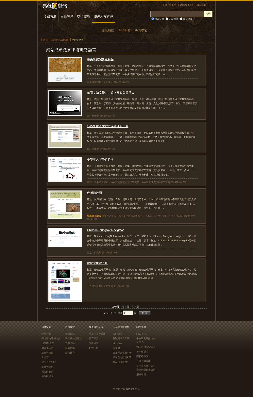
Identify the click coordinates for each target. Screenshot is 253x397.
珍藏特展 (50, 16)
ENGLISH (200, 4)
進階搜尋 (70, 352)
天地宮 (45, 357)
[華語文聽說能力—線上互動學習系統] (65, 115)
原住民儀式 (47, 376)
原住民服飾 (47, 371)
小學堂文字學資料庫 (100, 159)
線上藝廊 (117, 343)
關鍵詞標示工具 (121, 338)
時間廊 (116, 347)
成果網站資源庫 (59, 39)
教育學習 (141, 30)
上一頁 (115, 306)
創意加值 (108, 30)
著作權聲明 (142, 351)
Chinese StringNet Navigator (105, 230)
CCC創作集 (48, 343)
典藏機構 (70, 347)
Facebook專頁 (186, 4)
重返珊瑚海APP (121, 362)
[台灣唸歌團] (65, 218)
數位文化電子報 (97, 263)
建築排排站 (47, 347)
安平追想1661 (49, 362)
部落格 (172, 4)
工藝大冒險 (47, 366)
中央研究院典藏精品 (100, 59)
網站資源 (173, 19)
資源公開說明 (143, 361)
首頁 (164, 4)
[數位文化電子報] (65, 300)
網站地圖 (141, 374)
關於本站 (141, 333)
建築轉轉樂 (47, 352)
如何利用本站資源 (145, 346)
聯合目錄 (159, 19)
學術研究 (124, 30)
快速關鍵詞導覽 (73, 338)
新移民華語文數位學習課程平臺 (107, 126)
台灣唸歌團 (94, 192)
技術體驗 (83, 16)
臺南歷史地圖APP (122, 357)
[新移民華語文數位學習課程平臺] (65, 146)
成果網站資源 (103, 16)
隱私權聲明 (142, 356)
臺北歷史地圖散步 (51, 338)
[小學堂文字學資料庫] (65, 180)
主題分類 (70, 343)
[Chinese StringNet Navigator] (65, 245)
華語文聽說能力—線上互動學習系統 (110, 92)
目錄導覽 (66, 16)
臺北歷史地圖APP (122, 352)
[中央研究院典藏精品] (65, 81)
